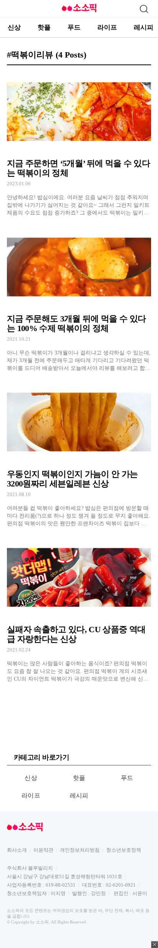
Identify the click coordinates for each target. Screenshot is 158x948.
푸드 (74, 27)
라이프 (107, 27)
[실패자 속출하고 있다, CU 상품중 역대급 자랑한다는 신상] (79, 610)
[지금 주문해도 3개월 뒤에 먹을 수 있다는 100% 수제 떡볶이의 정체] (79, 299)
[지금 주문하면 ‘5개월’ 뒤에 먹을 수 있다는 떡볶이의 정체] (79, 144)
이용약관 (43, 850)
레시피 (143, 27)
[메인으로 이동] (79, 11)
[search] (143, 8)
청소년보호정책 (123, 850)
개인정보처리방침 (80, 850)
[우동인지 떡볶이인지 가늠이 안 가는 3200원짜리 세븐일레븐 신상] (79, 455)
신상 (14, 27)
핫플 (44, 27)
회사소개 (17, 850)
